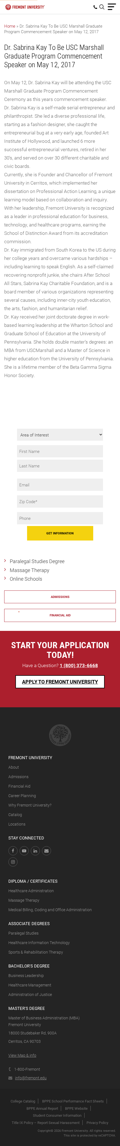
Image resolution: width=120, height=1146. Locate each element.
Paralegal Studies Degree (37, 561)
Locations (16, 824)
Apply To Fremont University (60, 681)
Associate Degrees (29, 923)
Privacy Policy (97, 1122)
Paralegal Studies (23, 933)
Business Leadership (26, 975)
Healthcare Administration (31, 890)
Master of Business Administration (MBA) (44, 1017)
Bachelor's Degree (29, 966)
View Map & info (22, 1055)
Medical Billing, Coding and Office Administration (50, 909)
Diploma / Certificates (32, 881)
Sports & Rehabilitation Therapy (35, 952)
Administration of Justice (30, 994)
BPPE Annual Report (42, 1108)
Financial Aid (60, 615)
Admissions (60, 597)
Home (9, 26)
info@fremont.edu (31, 1077)
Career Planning (22, 795)
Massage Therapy (29, 570)
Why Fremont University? (29, 805)
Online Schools (26, 578)
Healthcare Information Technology (39, 942)
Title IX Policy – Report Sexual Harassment (46, 1122)
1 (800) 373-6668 (79, 665)
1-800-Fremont (27, 1069)
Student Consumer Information (57, 1115)
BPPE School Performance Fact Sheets (73, 1101)
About (13, 767)
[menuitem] (96, 7)
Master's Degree (26, 1008)
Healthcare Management (29, 985)
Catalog (15, 814)
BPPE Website (76, 1108)
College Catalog (23, 1101)
